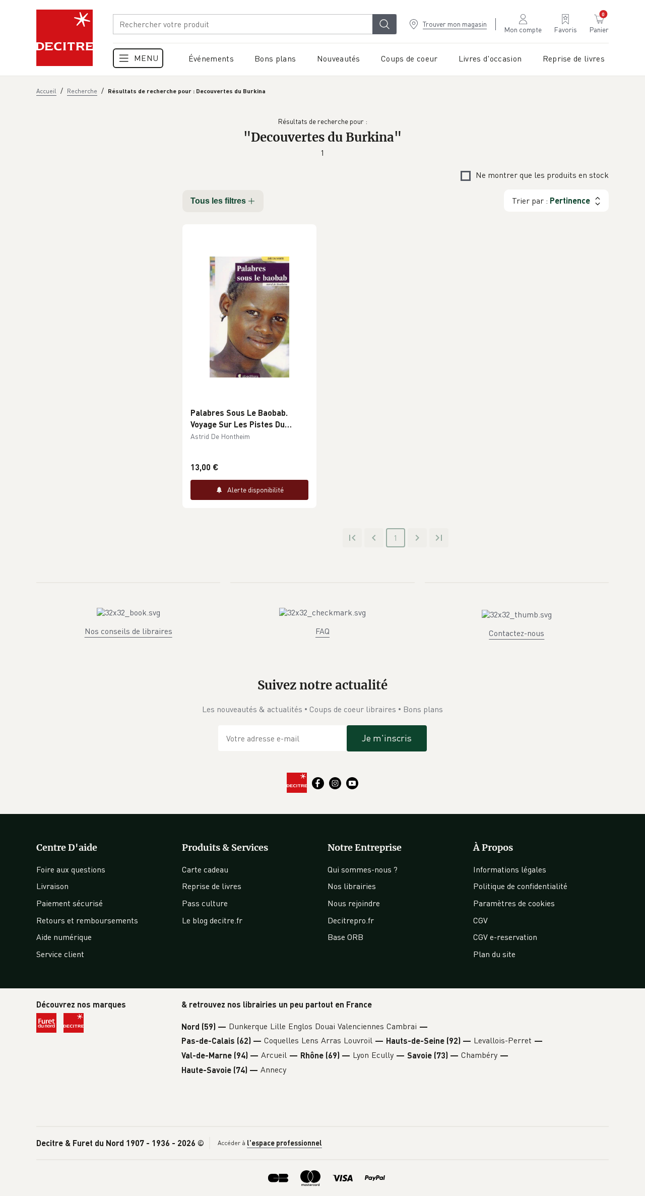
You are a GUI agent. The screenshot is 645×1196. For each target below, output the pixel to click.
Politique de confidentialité (520, 886)
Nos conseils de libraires (128, 631)
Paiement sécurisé (69, 903)
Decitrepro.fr (351, 920)
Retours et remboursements (87, 920)
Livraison (52, 886)
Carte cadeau (205, 869)
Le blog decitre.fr (212, 920)
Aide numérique (64, 937)
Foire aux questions (70, 869)
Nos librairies (352, 886)
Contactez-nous (516, 633)
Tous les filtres (218, 201)
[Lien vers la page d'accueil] (64, 38)
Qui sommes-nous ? (363, 869)
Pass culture (205, 903)
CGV (480, 920)
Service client (60, 954)
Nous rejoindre (354, 903)
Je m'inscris (387, 737)
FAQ (322, 631)
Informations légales (509, 869)
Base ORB (345, 937)
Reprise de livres (211, 886)
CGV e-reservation (505, 937)
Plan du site (494, 954)
